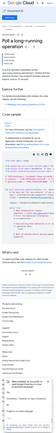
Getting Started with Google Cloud (16, 361)
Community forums (10, 332)
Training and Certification (12, 373)
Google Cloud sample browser (38, 262)
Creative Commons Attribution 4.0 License (20, 288)
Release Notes (8, 341)
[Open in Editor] (42, 154)
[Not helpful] (22, 35)
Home (4, 26)
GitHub (5, 356)
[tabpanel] (28, 186)
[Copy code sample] (38, 154)
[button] (7, 123)
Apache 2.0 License (23, 290)
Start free (9, 17)
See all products (8, 308)
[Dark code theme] (34, 154)
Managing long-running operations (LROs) (26, 104)
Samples (8, 29)
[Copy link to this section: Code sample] (23, 114)
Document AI (15, 11)
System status (8, 345)
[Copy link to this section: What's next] (21, 252)
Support (5, 337)
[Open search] (37, 3)
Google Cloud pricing (10, 312)
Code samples (8, 365)
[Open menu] (4, 3)
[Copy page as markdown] (34, 47)
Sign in (50, 3)
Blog (4, 385)
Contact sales (7, 321)
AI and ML (29, 26)
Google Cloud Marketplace (13, 317)
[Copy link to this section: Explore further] (26, 89)
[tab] (7, 123)
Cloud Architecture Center (12, 369)
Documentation (16, 26)
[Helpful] (18, 35)
